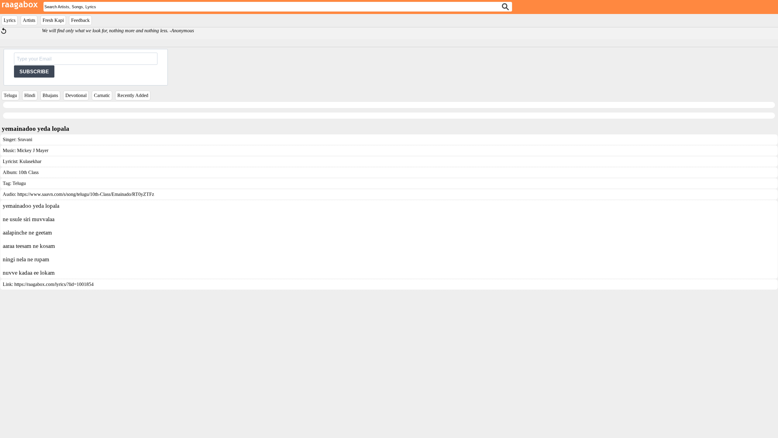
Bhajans (50, 95)
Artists (29, 20)
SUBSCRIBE (34, 71)
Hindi (29, 95)
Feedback (80, 20)
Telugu (10, 95)
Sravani (25, 139)
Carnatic (102, 95)
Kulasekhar (30, 161)
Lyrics (9, 20)
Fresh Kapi (53, 20)
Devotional (76, 95)
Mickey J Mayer (32, 150)
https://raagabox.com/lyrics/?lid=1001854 (54, 284)
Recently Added (132, 95)
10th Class (29, 172)
